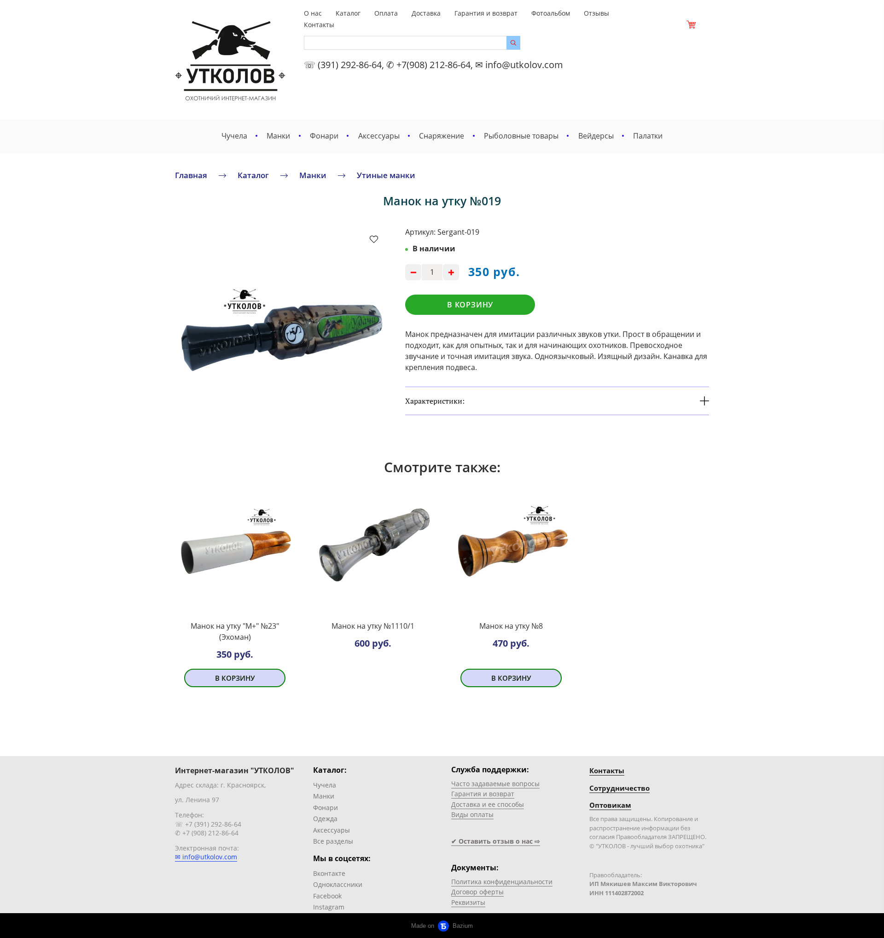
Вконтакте (329, 873)
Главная (191, 175)
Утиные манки (386, 175)
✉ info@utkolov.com (206, 856)
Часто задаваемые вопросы (495, 783)
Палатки (648, 136)
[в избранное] (374, 239)
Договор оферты (477, 891)
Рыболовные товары (521, 136)
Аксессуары (379, 136)
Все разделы (333, 841)
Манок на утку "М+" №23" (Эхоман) (235, 631)
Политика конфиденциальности (501, 881)
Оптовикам (610, 805)
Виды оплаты (472, 814)
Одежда (325, 818)
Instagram (328, 907)
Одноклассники (337, 884)
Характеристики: (435, 400)
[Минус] (413, 272)
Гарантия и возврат (486, 13)
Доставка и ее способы (487, 804)
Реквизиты (468, 902)
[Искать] (513, 43)
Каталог (348, 13)
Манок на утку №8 (511, 626)
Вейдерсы (596, 136)
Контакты (319, 24)
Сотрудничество (619, 788)
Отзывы (596, 13)
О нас (313, 13)
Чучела (234, 136)
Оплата (386, 13)
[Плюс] (451, 272)
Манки (278, 136)
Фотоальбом (550, 13)
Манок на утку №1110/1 (373, 626)
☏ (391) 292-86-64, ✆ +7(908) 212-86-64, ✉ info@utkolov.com (433, 64)
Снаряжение (441, 136)
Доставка (426, 13)
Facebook (327, 896)
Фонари (324, 136)
